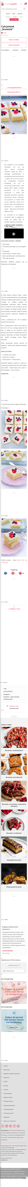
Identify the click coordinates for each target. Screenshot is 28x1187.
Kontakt (5, 1081)
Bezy (14, 14)
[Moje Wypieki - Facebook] (2, 1126)
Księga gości (7, 1117)
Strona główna (5, 50)
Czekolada (15, 50)
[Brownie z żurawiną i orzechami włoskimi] (14, 791)
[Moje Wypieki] (9, 3)
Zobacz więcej (14, 19)
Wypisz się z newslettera (10, 1121)
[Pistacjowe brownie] (14, 873)
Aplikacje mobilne (8, 1097)
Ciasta (8, 14)
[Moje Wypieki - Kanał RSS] (18, 1126)
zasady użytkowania (12, 1155)
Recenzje (6, 1085)
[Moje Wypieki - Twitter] (10, 1126)
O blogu (5, 1066)
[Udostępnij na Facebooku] (5, 573)
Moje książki (7, 1069)
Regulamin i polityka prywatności (12, 1073)
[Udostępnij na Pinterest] (13, 573)
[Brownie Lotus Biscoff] (14, 764)
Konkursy (6, 1089)
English (5, 33)
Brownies (23, 50)
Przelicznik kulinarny (8, 1109)
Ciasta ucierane (14, 697)
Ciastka (8, 17)
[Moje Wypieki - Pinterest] (14, 1126)
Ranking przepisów (8, 1101)
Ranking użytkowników (9, 1105)
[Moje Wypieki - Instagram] (6, 1126)
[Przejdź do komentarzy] (20, 573)
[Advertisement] (14, 68)
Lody (20, 17)
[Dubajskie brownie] (14, 846)
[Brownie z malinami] (14, 820)
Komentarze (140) (13, 92)
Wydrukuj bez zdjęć (14, 708)
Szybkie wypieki (8, 699)
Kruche (20, 14)
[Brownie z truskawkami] (14, 737)
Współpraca (6, 1077)
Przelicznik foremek (8, 1113)
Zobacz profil (14, 999)
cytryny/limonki (8, 691)
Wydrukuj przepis (14, 706)
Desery (15, 17)
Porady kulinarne (8, 1093)
